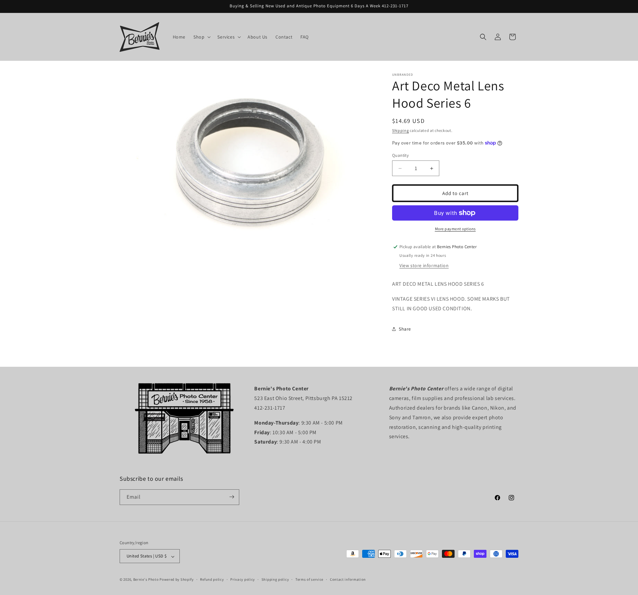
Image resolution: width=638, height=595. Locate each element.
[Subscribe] (231, 497)
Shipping (400, 130)
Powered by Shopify (177, 579)
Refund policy (212, 579)
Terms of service (309, 579)
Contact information (348, 579)
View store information (424, 265)
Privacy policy (242, 579)
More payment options (455, 228)
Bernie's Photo (146, 579)
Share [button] (405, 329)
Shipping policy (275, 579)
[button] (201, 37)
